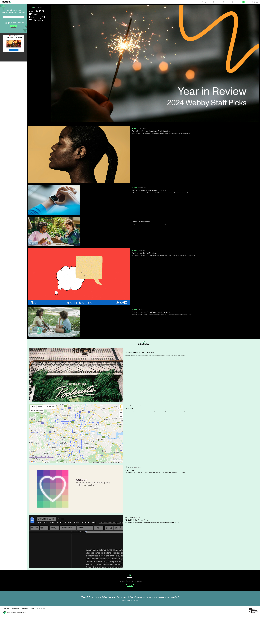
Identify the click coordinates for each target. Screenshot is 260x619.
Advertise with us (24, 608)
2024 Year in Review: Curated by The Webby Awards (38, 15)
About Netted (6, 608)
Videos (235, 2)
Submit (13, 26)
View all (130, 585)
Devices (216, 2)
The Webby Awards (15, 608)
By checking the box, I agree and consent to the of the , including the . (14, 21)
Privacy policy (17, 28)
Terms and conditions (11, 28)
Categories (205, 2)
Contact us (32, 608)
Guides (226, 2)
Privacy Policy (16, 22)
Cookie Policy (7, 21)
